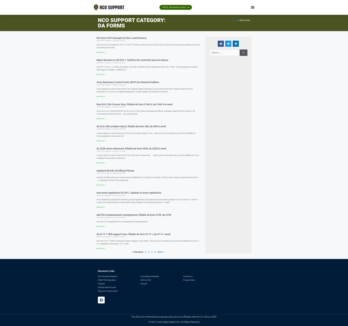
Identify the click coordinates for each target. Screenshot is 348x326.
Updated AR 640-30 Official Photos (115, 170)
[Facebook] (101, 300)
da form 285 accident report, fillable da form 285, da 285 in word (131, 126)
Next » (160, 251)
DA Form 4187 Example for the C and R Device (122, 38)
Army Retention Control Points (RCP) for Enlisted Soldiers (128, 82)
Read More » (101, 52)
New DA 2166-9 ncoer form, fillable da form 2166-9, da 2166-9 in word (134, 104)
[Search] (243, 52)
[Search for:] (224, 52)
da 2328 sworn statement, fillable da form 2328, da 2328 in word (131, 148)
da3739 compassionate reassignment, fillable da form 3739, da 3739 (134, 214)
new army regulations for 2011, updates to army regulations (129, 192)
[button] (253, 7)
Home (235, 20)
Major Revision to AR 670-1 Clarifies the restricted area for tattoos (132, 60)
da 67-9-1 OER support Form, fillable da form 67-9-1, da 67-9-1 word (133, 234)
